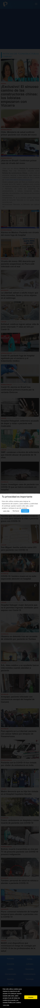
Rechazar (16, 511)
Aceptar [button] (30, 997)
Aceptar (25, 511)
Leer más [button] (6, 1005)
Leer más (6, 511)
